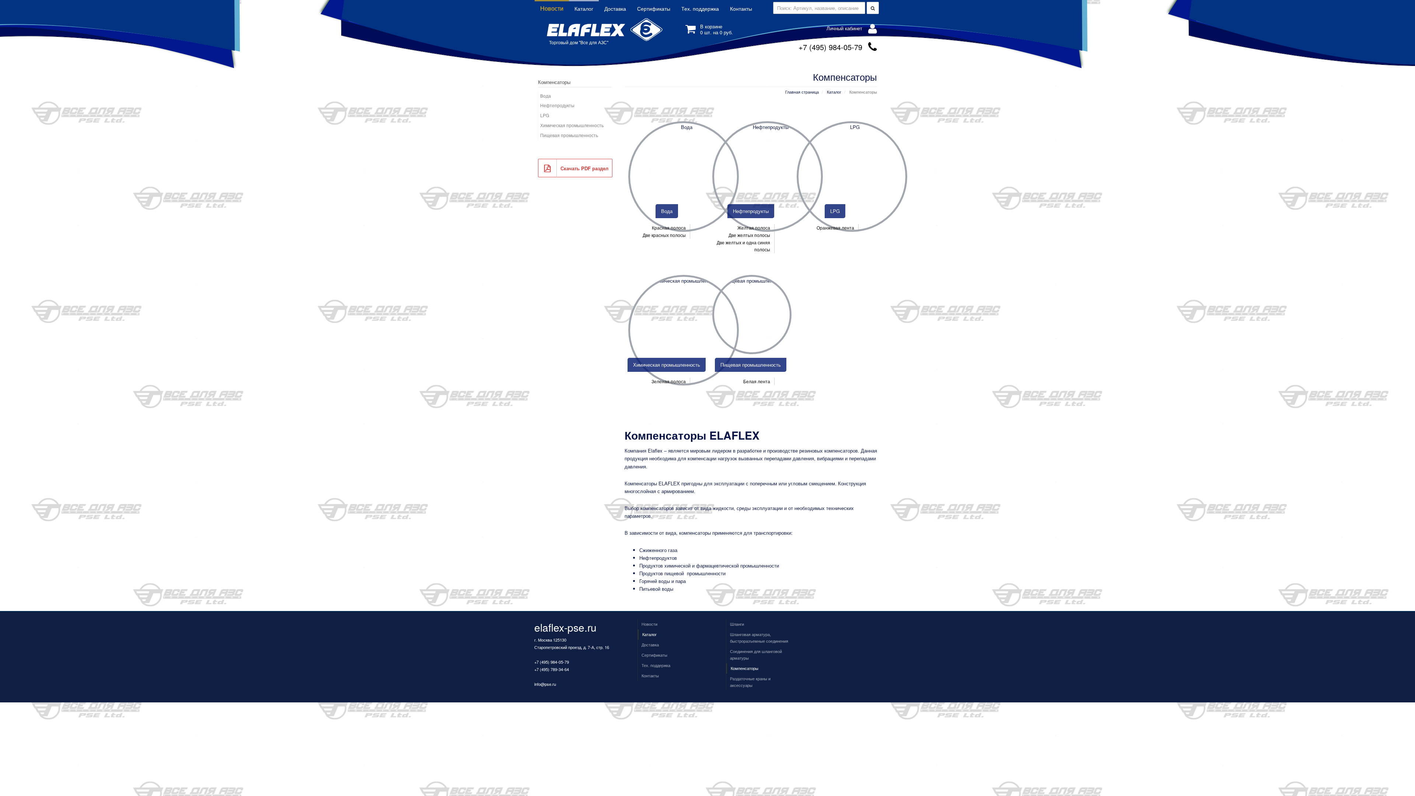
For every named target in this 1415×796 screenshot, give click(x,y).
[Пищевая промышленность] (752, 314)
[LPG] (852, 176)
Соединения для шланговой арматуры (756, 654)
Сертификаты (653, 8)
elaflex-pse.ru (565, 627)
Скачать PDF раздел (584, 168)
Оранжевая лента (835, 227)
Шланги (737, 624)
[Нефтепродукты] (767, 176)
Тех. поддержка (700, 8)
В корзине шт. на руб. (716, 29)
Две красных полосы (664, 235)
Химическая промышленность (572, 125)
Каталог (583, 8)
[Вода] (683, 176)
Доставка (615, 8)
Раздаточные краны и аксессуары (750, 681)
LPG (544, 115)
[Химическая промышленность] (683, 330)
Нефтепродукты (557, 105)
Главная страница (802, 92)
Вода (545, 95)
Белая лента (756, 381)
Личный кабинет (844, 28)
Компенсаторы (744, 668)
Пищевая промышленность (569, 135)
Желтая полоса (753, 227)
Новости (551, 8)
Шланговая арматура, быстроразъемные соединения (759, 637)
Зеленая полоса (668, 381)
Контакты (741, 8)
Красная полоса (669, 227)
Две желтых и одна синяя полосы (743, 246)
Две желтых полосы (749, 235)
